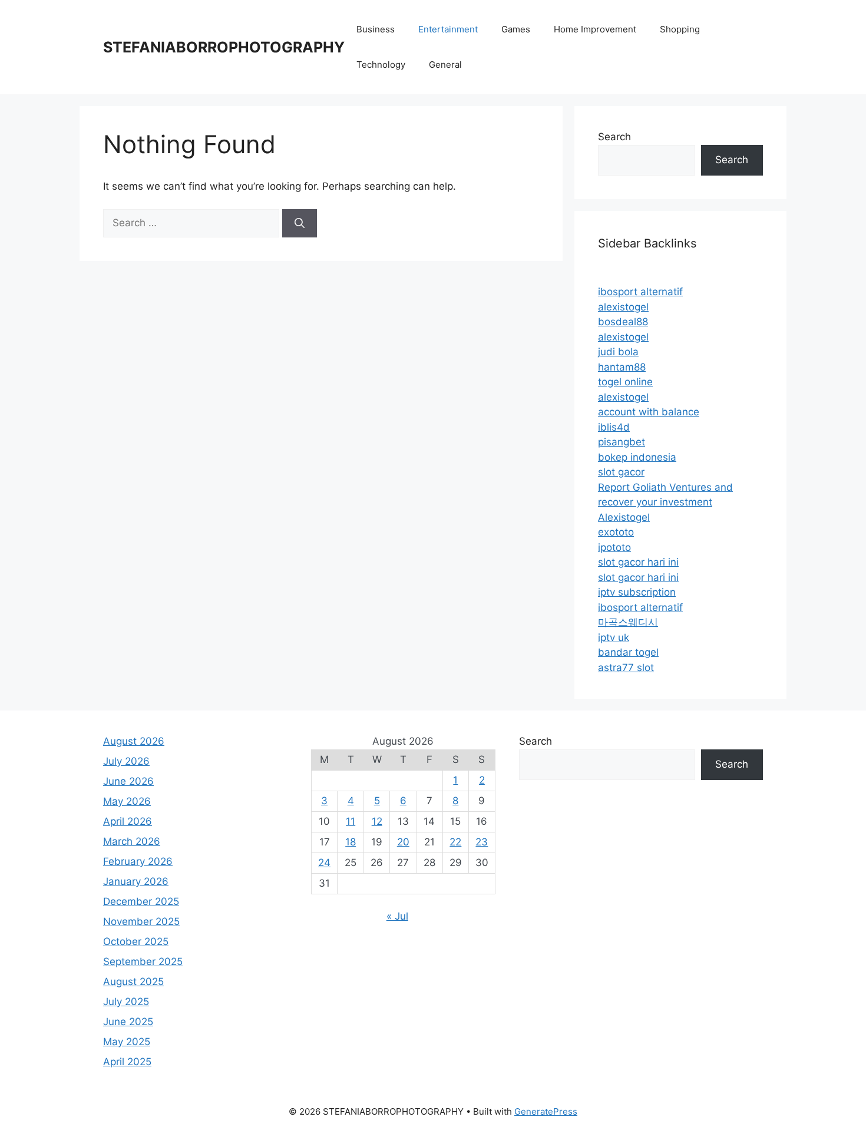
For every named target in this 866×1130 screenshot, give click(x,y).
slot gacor (621, 472)
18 (350, 842)
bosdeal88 (623, 322)
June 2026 (128, 781)
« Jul (397, 916)
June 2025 (128, 1021)
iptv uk (613, 637)
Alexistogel (624, 517)
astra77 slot (626, 667)
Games (515, 29)
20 (403, 842)
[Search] (299, 223)
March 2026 (131, 841)
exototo (616, 532)
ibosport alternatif (640, 292)
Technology (380, 64)
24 (324, 862)
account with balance (648, 412)
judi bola (618, 352)
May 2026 (127, 801)
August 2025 (133, 981)
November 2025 (141, 921)
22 (455, 842)
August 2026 (133, 741)
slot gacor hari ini (638, 562)
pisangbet (621, 442)
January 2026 (135, 881)
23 (481, 842)
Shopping (680, 29)
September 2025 (143, 961)
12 (377, 821)
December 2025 (141, 901)
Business (375, 29)
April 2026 (127, 821)
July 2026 (126, 761)
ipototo (614, 547)
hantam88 (622, 367)
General (445, 64)
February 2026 (138, 861)
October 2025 (135, 941)
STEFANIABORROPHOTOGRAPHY (224, 47)
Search (614, 137)
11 (350, 821)
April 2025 (127, 1062)
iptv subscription (637, 592)
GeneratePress (545, 1111)
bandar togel (628, 652)
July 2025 (126, 1001)
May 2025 (126, 1042)
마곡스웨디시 (628, 622)
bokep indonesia (637, 457)
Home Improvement (595, 29)
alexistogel (623, 307)
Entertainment (448, 29)
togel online (625, 382)
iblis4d (614, 427)
